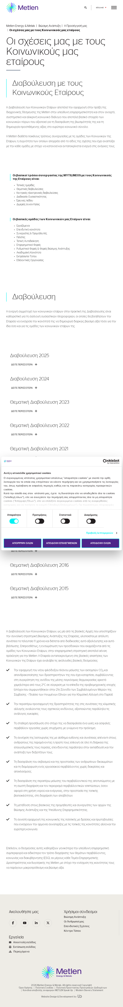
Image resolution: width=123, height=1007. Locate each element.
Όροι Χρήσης (26, 988)
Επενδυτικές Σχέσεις (77, 926)
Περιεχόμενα (21, 951)
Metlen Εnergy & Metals (20, 26)
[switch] (39, 521)
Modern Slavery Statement (89, 990)
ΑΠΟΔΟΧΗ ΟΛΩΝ (100, 543)
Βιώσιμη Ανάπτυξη (50, 26)
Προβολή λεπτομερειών (99, 533)
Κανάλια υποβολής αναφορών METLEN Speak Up (48, 990)
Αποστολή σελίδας (24, 942)
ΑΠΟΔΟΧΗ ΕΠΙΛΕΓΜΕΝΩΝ (61, 543)
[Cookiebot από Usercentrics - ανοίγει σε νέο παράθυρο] (105, 461)
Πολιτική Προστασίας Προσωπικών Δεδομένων (81, 988)
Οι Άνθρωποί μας (74, 921)
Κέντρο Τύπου (72, 931)
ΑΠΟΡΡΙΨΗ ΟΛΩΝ (22, 543)
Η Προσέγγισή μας (75, 26)
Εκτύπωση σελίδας (24, 947)
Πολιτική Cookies (44, 988)
